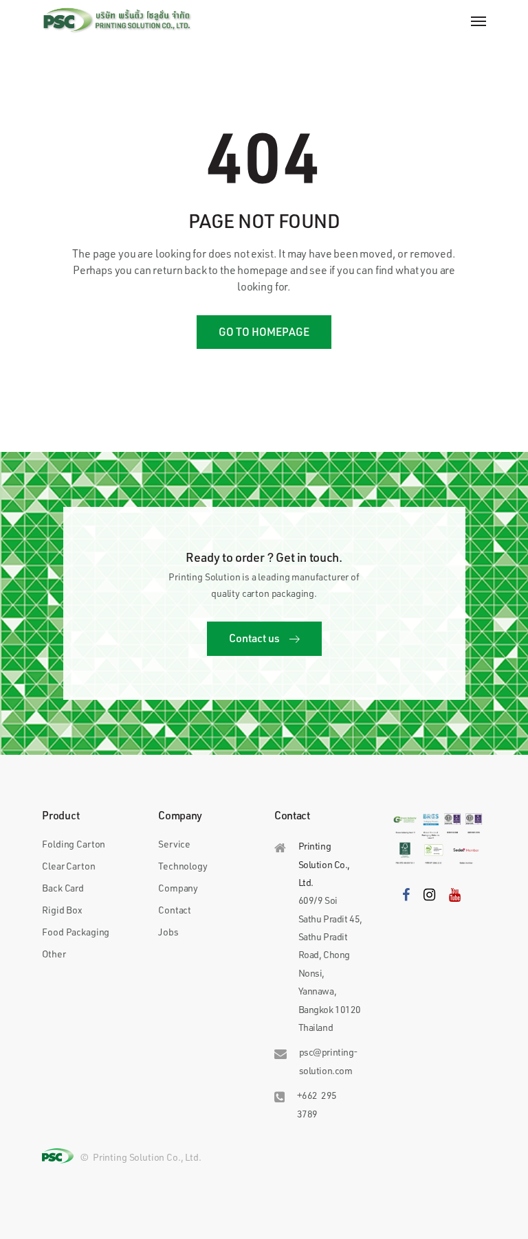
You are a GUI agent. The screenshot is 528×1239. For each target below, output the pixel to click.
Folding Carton (73, 844)
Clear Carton (68, 866)
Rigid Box (62, 910)
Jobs (168, 931)
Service (174, 844)
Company (178, 888)
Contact (174, 910)
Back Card (63, 888)
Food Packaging (75, 931)
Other (53, 953)
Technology (182, 866)
